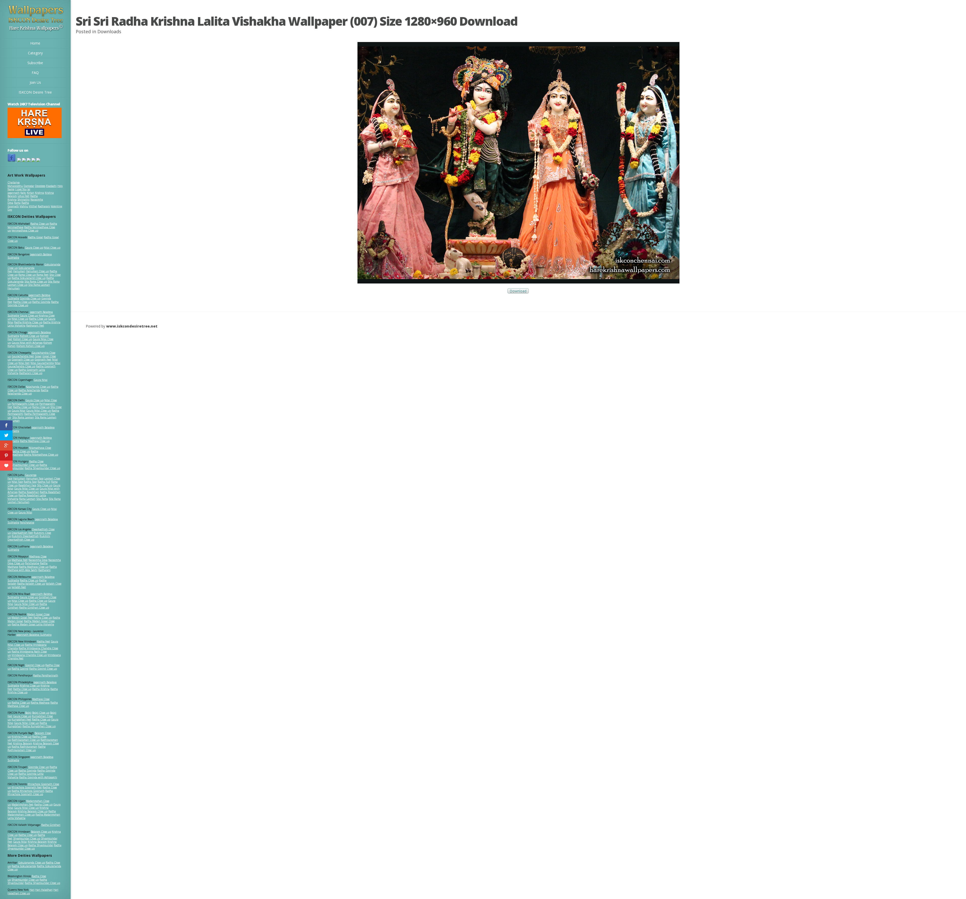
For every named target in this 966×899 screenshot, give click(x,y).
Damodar (29, 186)
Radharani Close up (30, 373)
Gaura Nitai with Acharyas (27, 342)
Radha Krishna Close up (28, 322)
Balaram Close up (41, 831)
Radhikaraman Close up (26, 740)
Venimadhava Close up (25, 230)
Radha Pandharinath (45, 675)
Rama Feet (42, 274)
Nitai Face (17, 481)
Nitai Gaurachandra (42, 363)
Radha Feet (43, 641)
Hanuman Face (35, 478)
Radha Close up (39, 223)
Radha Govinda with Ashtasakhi (38, 777)
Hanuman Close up (37, 271)
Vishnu (24, 206)
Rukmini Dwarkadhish (25, 536)
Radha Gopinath (18, 204)
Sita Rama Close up (35, 281)
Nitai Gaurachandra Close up (34, 364)
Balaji (28, 712)
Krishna (39, 192)
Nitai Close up (52, 247)
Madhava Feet (20, 560)
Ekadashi (51, 186)
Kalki (23, 192)
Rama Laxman (27, 499)
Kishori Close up (22, 339)
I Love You (21, 189)
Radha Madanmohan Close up (32, 812)
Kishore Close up (29, 336)
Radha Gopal (35, 237)
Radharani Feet (35, 325)
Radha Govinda (41, 302)
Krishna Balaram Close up (33, 811)
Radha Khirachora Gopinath (28, 791)
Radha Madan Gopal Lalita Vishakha (33, 624)
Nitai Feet (24, 363)
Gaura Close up (34, 247)
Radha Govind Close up (43, 668)
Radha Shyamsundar (40, 845)
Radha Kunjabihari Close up (39, 726)
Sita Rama (42, 499)
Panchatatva (27, 522)
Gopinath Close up (23, 359)
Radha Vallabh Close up (31, 583)
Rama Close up (27, 274)
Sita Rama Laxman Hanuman (29, 286)
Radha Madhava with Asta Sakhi (32, 568)
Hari (31, 889)
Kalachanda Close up (38, 386)
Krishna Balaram (22, 743)
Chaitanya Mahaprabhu (15, 184)
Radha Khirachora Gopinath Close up (30, 792)
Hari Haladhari (44, 889)
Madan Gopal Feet (22, 617)
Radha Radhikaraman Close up (27, 748)
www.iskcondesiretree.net (131, 326)
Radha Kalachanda (29, 390)
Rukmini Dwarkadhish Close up (29, 537)
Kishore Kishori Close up (30, 346)
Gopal (38, 356)
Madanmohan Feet (22, 804)
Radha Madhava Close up (35, 441)
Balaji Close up (40, 712)
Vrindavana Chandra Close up (29, 655)
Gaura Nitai (41, 380)
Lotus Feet (23, 196)
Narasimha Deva (38, 560)
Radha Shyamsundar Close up (42, 468)
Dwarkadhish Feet (22, 533)
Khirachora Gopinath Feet (27, 787)
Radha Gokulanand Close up (29, 278)
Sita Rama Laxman (23, 417)
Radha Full (43, 481)
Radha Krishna (41, 689)
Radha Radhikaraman (24, 746)
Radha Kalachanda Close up (28, 391)
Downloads (109, 31)
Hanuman (19, 271)
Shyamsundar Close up (25, 465)
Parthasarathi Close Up (25, 403)
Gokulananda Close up (31, 862)
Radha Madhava (40, 702)
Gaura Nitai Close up (38, 410)
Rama (17, 203)
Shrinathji (23, 199)
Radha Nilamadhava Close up (41, 454)
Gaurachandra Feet (23, 356)
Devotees (40, 186)
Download (518, 291)
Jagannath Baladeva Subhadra (30, 548)
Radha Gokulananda (24, 866)
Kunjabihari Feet (21, 719)
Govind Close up (35, 665)
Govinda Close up (30, 298)
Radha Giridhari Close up (34, 607)
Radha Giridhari (50, 825)
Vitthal (33, 206)
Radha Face (30, 481)
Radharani (44, 206)
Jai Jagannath (19, 190)
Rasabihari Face (27, 485)
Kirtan (30, 192)
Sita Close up (44, 485)
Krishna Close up (30, 685)
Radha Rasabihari (28, 492)
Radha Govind (20, 668)
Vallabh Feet (19, 587)
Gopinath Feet (42, 359)
